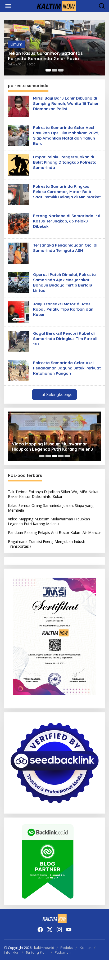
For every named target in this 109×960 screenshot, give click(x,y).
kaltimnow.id (44, 947)
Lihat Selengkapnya (54, 394)
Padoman (63, 952)
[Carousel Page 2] (48, 456)
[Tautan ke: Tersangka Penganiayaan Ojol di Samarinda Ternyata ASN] (18, 252)
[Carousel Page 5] (67, 456)
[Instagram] (59, 929)
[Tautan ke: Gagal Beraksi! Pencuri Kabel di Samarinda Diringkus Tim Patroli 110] (18, 340)
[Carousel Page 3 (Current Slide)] (54, 456)
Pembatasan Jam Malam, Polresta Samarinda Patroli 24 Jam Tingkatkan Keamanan (49, 53)
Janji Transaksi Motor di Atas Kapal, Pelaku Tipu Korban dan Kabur (63, 309)
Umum (16, 38)
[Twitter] (49, 929)
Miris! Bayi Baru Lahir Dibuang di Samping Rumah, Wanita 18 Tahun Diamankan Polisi (66, 103)
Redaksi (66, 947)
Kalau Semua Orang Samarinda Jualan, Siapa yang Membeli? (50, 508)
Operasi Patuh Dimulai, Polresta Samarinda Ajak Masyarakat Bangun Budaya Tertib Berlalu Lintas (64, 282)
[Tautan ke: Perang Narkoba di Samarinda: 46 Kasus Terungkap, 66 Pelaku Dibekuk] (18, 223)
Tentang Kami (37, 952)
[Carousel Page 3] (60, 70)
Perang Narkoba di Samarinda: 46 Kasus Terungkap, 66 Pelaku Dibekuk (66, 221)
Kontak (86, 947)
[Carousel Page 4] (60, 456)
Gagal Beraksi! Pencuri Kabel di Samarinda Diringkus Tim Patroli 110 (65, 338)
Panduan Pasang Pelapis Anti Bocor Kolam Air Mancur (54, 532)
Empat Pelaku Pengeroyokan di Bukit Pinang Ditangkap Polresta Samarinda (65, 162)
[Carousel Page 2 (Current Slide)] (54, 70)
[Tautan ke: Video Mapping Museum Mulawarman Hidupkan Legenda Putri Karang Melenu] (54, 436)
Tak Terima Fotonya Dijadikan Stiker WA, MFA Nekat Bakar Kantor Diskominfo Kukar (53, 494)
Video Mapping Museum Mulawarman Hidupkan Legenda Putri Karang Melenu (52, 446)
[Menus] (8, 6)
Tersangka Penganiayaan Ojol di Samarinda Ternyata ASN (65, 248)
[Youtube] (68, 929)
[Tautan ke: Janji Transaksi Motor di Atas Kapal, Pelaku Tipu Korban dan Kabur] (18, 311)
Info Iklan (11, 952)
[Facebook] (40, 929)
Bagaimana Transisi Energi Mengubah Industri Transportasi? (47, 544)
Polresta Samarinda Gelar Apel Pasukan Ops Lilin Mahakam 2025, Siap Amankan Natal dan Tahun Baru (66, 135)
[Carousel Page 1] (48, 70)
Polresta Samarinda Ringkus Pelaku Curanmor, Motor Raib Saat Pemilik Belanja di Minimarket (67, 191)
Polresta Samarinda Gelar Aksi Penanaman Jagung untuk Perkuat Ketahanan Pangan (67, 368)
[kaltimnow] (55, 5)
